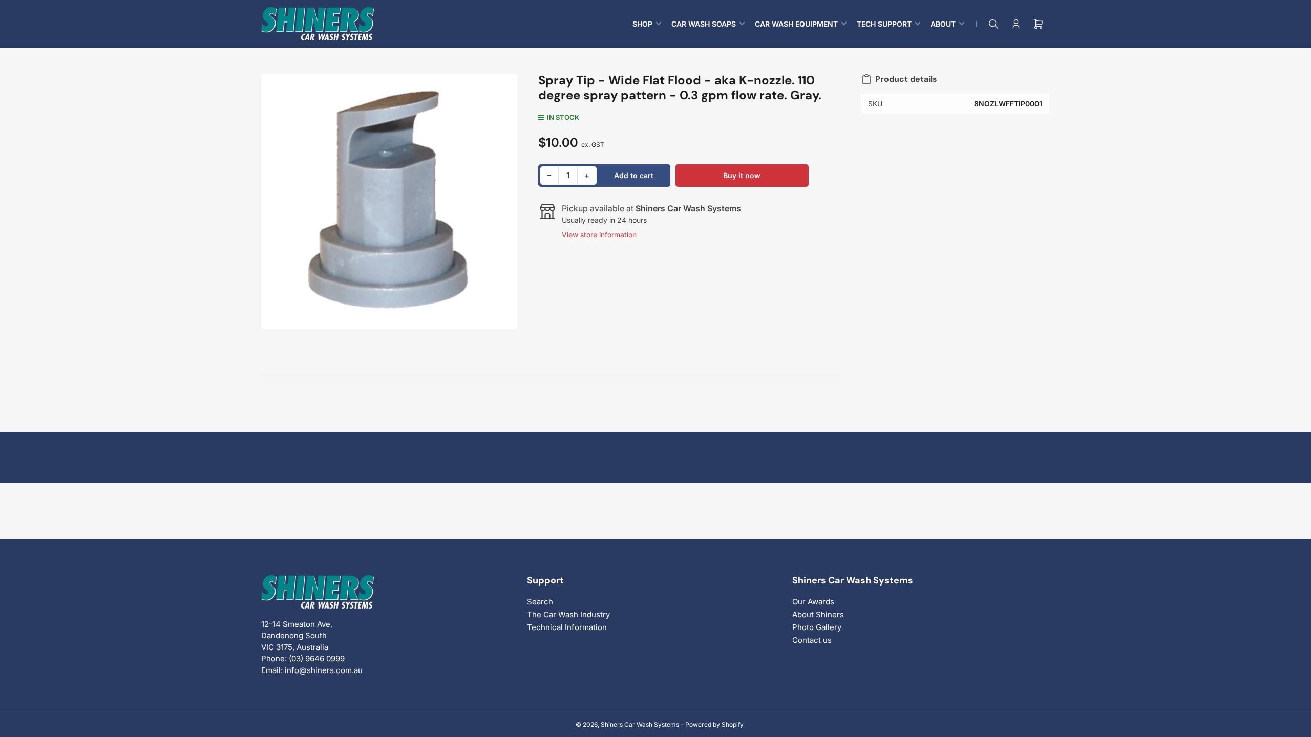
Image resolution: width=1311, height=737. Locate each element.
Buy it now (741, 175)
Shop (642, 23)
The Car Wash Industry (568, 614)
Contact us (812, 640)
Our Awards (813, 601)
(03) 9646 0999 (317, 658)
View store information (599, 234)
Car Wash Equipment (796, 23)
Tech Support (884, 23)
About (943, 23)
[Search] (993, 24)
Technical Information (567, 627)
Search (540, 601)
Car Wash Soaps (703, 23)
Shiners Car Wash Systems (640, 724)
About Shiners (818, 614)
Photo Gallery (816, 627)
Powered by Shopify (714, 724)
